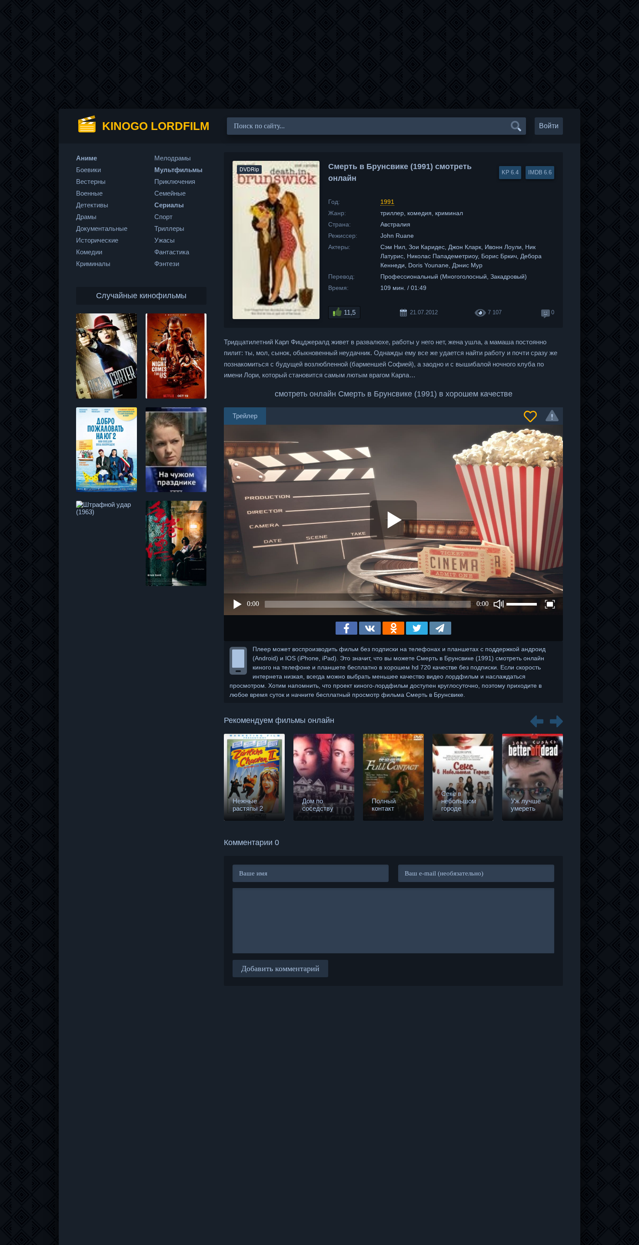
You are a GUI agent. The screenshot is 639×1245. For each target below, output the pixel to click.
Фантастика (171, 252)
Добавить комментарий (280, 968)
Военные (89, 193)
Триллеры (169, 228)
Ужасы (164, 240)
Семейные (170, 193)
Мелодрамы (172, 158)
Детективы (92, 205)
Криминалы (93, 263)
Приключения (174, 181)
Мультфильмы (178, 169)
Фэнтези (166, 263)
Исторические (97, 240)
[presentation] (536, 718)
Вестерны (91, 181)
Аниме (86, 158)
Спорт (163, 216)
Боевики (88, 169)
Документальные (101, 228)
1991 (387, 201)
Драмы (86, 216)
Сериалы (169, 205)
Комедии (89, 252)
